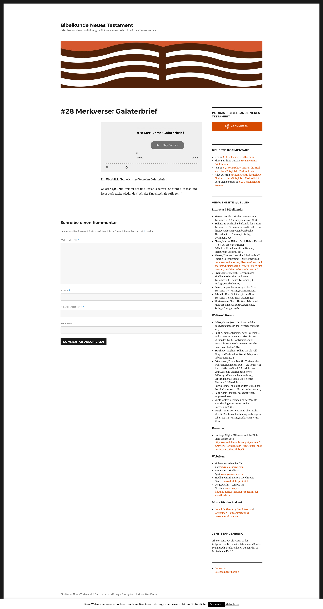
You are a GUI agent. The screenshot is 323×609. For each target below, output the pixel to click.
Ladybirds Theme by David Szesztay (234, 509)
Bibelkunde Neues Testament (97, 25)
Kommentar (70, 239)
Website (66, 323)
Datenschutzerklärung (227, 572)
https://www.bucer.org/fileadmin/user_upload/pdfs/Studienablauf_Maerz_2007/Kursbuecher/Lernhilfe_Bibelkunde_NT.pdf (238, 266)
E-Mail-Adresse (72, 307)
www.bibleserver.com (232, 467)
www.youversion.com (232, 474)
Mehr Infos (232, 604)
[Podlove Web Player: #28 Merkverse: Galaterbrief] (151, 147)
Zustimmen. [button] (216, 604)
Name (65, 290)
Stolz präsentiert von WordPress (139, 594)
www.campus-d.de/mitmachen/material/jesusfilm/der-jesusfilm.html (237, 492)
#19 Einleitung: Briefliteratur (238, 157)
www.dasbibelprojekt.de (236, 481)
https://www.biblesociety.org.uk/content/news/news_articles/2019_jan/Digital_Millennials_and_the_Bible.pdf (238, 446)
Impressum (221, 568)
